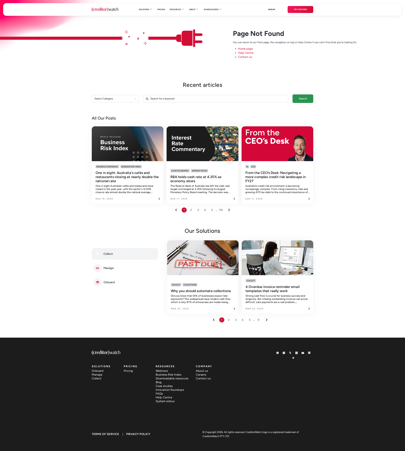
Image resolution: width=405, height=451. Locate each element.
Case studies (164, 386)
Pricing (161, 9)
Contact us (245, 57)
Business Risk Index (169, 374)
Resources (175, 9)
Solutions (144, 9)
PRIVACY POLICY (138, 434)
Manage (97, 374)
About (192, 9)
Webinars (162, 371)
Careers (201, 374)
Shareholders (211, 9)
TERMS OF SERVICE (105, 434)
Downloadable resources (172, 378)
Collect (97, 378)
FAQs (159, 393)
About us (202, 371)
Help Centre (246, 53)
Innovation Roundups (170, 390)
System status (165, 401)
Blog (159, 382)
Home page (245, 48)
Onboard (98, 371)
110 (221, 210)
